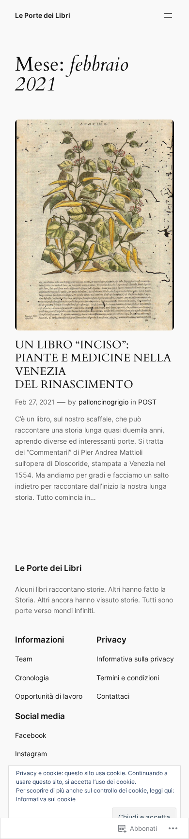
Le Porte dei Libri (42, 15)
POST (147, 402)
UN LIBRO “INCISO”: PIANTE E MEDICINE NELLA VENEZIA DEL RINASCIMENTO (93, 364)
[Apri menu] (168, 15)
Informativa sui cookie (46, 799)
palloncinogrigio (103, 402)
